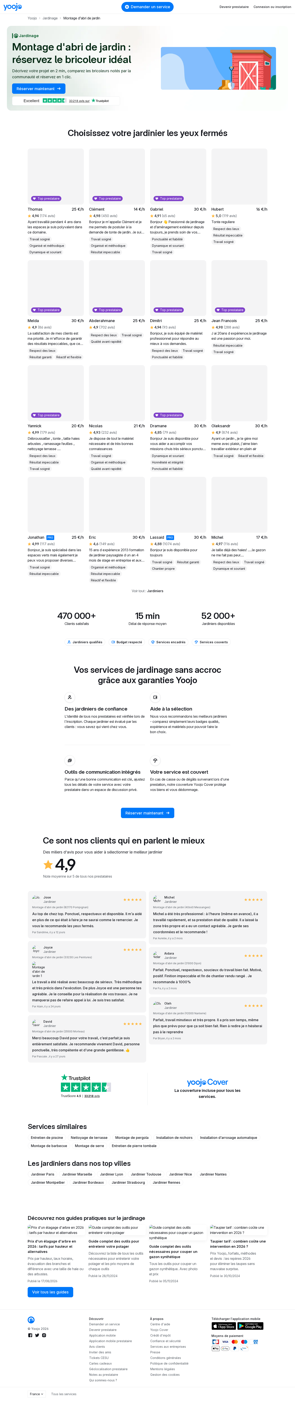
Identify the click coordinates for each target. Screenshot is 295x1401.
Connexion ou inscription (272, 7)
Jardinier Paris (42, 1174)
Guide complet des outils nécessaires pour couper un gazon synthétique (173, 1251)
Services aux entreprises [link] (168, 1346)
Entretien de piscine (47, 1137)
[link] (31, 1319)
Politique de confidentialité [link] (169, 1363)
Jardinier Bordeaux (88, 1182)
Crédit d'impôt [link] (160, 1335)
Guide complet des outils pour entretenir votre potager (114, 1244)
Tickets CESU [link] (99, 1358)
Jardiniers (155, 591)
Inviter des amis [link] (100, 1352)
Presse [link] (155, 1352)
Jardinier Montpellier (48, 1182)
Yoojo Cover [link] (159, 1330)
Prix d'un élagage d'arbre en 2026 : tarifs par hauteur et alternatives (52, 1246)
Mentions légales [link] (162, 1369)
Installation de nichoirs (174, 1137)
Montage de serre (89, 1146)
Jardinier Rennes (166, 1182)
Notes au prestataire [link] (103, 1374)
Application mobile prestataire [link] (110, 1341)
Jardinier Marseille (77, 1174)
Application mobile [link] (102, 1335)
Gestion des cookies (165, 1374)
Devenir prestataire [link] (103, 1330)
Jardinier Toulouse (146, 1174)
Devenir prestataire (234, 7)
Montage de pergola (132, 1137)
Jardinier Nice (180, 1174)
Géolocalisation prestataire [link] (108, 1369)
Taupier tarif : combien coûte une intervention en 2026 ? (238, 1244)
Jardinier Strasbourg (128, 1182)
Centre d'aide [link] (160, 1324)
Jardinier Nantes (213, 1174)
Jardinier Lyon (111, 1174)
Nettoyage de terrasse (89, 1137)
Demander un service (150, 7)
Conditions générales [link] (165, 1358)
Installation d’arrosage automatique (228, 1137)
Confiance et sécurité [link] (165, 1341)
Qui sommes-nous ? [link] (103, 1380)
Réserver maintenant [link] (36, 88)
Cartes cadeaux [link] (100, 1363)
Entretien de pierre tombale (134, 1146)
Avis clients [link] (97, 1346)
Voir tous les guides (50, 1292)
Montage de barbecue (49, 1146)
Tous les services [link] (63, 1394)
